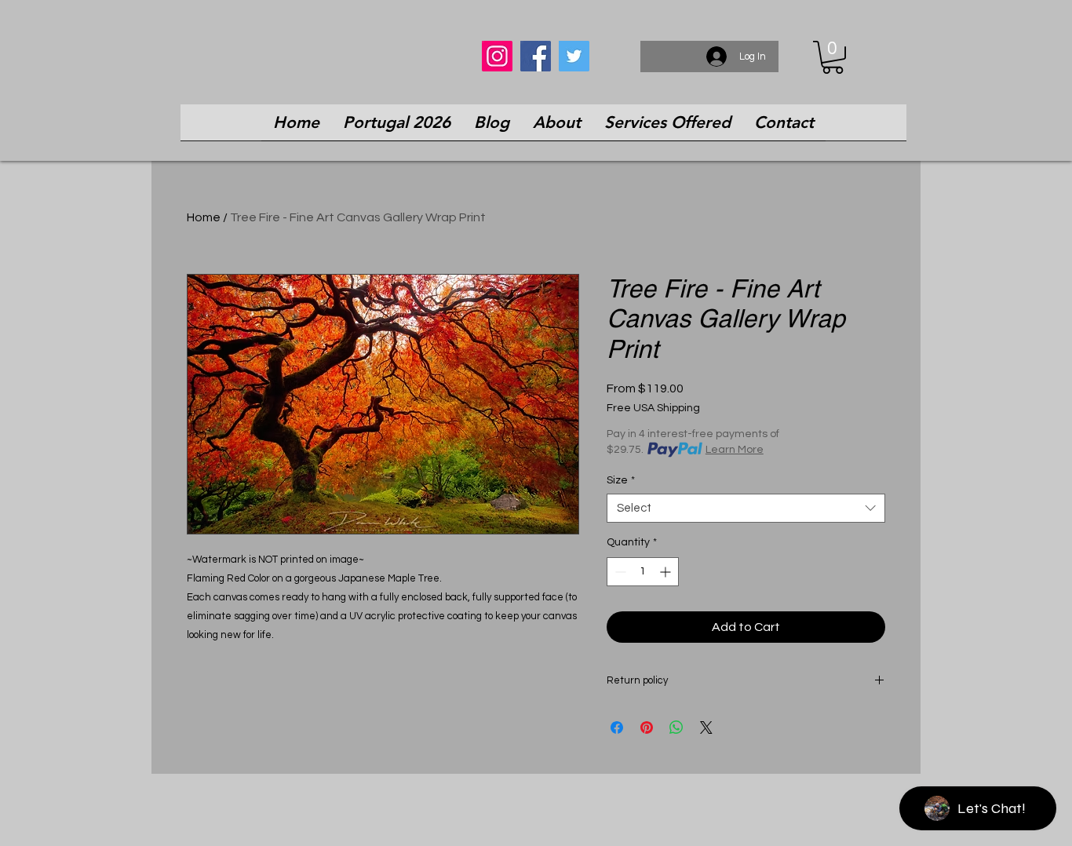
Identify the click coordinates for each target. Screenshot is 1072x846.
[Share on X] (706, 727)
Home (204, 217)
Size (621, 480)
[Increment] (666, 571)
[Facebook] (535, 56)
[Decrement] (619, 571)
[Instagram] (497, 56)
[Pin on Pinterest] (646, 727)
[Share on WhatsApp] (676, 727)
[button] (832, 57)
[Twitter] (574, 56)
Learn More (735, 449)
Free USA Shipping (653, 408)
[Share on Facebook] (616, 727)
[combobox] (746, 508)
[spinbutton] (643, 571)
